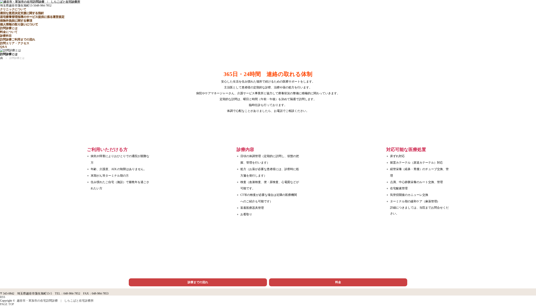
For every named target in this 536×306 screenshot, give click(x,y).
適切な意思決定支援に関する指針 (22, 13)
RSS (2, 297)
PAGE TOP (7, 304)
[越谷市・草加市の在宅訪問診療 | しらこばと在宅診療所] (40, 1)
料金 (338, 282)
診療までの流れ (198, 282)
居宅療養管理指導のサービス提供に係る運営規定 (32, 16)
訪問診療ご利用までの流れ (17, 39)
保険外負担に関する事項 (16, 20)
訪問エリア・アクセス (14, 43)
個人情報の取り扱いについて (19, 24)
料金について (9, 32)
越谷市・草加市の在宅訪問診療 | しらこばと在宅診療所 (55, 300)
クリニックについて (13, 9)
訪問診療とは (9, 28)
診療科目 (6, 35)
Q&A (3, 46)
